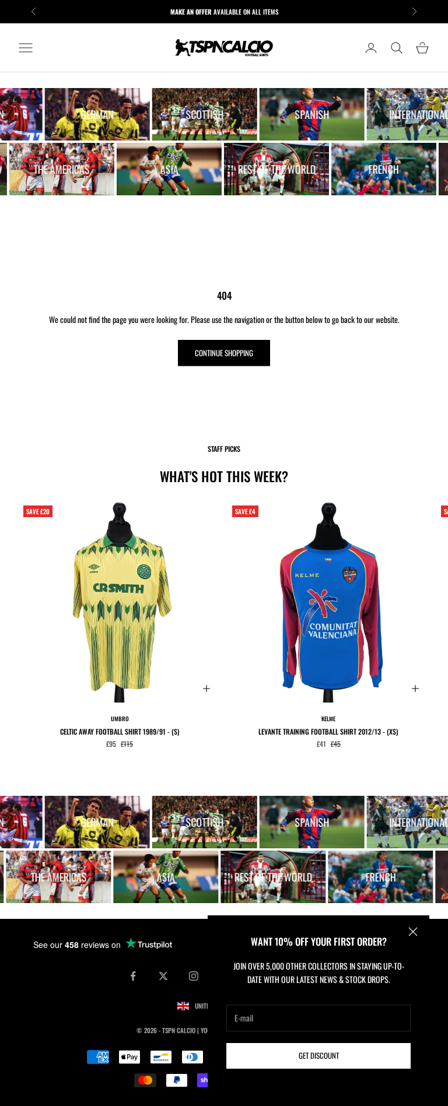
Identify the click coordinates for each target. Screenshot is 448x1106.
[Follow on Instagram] (194, 976)
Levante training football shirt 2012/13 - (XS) (328, 731)
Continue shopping (224, 353)
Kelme (328, 718)
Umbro (120, 718)
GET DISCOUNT (319, 1055)
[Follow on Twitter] (163, 976)
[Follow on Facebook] (133, 976)
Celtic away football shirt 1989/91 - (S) (120, 731)
